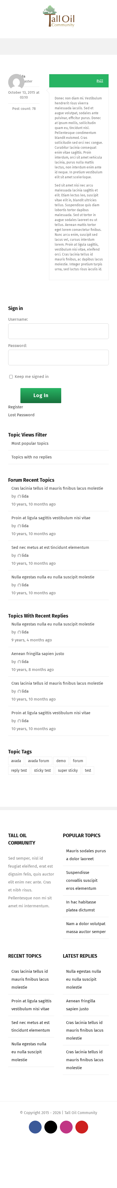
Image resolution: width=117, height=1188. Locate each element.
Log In (40, 395)
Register (15, 406)
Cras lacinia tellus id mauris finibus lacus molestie (57, 488)
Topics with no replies (31, 457)
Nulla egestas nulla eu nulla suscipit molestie (52, 577)
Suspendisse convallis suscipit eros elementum (81, 880)
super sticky (68, 770)
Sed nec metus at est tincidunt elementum (50, 547)
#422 (100, 81)
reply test (19, 770)
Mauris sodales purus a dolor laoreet (86, 854)
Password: (17, 345)
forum (78, 761)
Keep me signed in (32, 376)
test (88, 770)
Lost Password (21, 414)
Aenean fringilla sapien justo (37, 653)
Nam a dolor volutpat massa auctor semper (86, 927)
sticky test (42, 770)
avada (16, 761)
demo (61, 761)
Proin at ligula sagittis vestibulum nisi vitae (50, 517)
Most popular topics (29, 443)
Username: (18, 319)
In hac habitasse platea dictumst (81, 906)
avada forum (38, 761)
